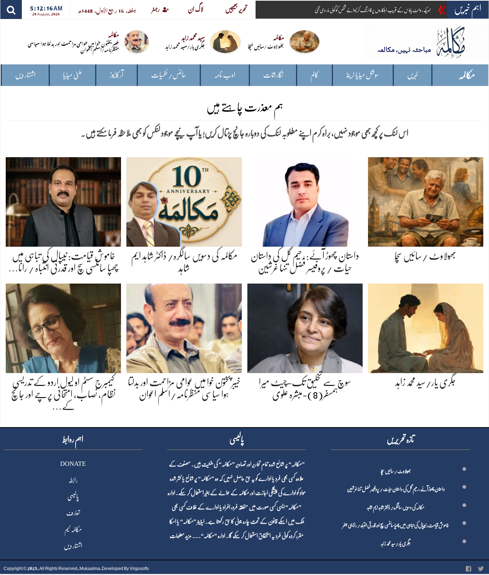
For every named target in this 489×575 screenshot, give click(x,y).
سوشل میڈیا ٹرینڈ (362, 75)
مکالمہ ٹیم (73, 529)
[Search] (11, 9)
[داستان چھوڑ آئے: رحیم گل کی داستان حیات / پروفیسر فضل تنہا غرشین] (305, 200)
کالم (314, 75)
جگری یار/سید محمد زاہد (185, 46)
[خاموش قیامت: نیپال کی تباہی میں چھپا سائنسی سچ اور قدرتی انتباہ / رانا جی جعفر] (63, 200)
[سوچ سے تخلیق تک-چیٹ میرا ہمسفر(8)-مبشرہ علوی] (305, 327)
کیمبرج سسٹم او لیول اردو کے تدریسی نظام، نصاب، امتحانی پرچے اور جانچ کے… (63, 394)
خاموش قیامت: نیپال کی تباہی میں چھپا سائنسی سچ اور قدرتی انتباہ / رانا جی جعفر (396, 525)
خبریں (412, 75)
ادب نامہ (224, 75)
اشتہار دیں (25, 75)
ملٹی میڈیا (72, 75)
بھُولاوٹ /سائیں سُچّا (266, 46)
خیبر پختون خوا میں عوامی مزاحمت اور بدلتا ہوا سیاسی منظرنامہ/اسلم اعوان (73, 46)
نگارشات (273, 75)
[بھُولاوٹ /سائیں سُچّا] (425, 200)
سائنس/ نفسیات (169, 75)
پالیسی (73, 496)
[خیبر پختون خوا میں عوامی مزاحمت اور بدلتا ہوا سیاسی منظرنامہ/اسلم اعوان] (184, 327)
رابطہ (73, 480)
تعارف (73, 513)
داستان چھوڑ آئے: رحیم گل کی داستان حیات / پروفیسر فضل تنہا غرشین (396, 489)
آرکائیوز (117, 75)
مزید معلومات (181, 535)
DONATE (73, 464)
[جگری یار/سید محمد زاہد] (425, 327)
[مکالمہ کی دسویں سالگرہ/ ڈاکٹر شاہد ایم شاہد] (184, 200)
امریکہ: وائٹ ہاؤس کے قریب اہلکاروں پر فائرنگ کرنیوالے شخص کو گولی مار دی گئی (373, 10)
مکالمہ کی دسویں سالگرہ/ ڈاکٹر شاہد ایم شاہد (396, 507)
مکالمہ (467, 75)
